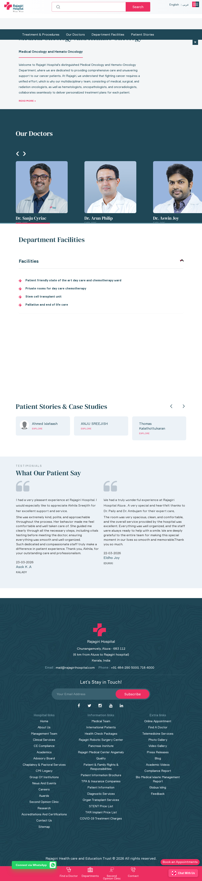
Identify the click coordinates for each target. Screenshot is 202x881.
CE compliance (44, 746)
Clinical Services (44, 740)
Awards (44, 796)
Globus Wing (157, 787)
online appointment (157, 721)
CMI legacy (44, 771)
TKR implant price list (101, 812)
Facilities (29, 261)
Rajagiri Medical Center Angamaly (101, 752)
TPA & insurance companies (101, 781)
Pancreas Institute (101, 746)
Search (137, 7)
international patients (101, 727)
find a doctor (157, 727)
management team (44, 733)
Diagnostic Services (101, 794)
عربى (185, 4)
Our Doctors (75, 34)
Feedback (158, 794)
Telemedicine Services (157, 733)
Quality (101, 758)
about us (44, 727)
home (44, 721)
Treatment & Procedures (40, 34)
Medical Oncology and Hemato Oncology (51, 52)
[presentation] (18, 153)
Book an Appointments (180, 862)
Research (44, 808)
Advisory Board (44, 758)
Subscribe (132, 694)
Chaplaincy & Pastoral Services (44, 765)
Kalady (21, 572)
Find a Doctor (69, 875)
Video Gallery (158, 746)
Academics (44, 752)
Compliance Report (157, 771)
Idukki (108, 563)
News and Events (44, 783)
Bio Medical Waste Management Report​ (158, 779)
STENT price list (101, 806)
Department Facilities (108, 34)
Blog (158, 758)
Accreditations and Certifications (44, 814)
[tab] (101, 261)
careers (44, 789)
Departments (90, 875)
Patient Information (100, 787)
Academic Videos (158, 765)
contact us (44, 820)
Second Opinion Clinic (44, 802)
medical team (101, 721)
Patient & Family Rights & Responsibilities (101, 767)
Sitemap (44, 827)
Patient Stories (142, 34)
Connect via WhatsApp (31, 865)
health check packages (101, 733)
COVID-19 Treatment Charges (101, 818)
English (174, 4)
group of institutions (44, 777)
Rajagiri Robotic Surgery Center (101, 740)
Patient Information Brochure (101, 775)
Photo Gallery (157, 740)
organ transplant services (101, 800)
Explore (37, 428)
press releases (158, 752)
